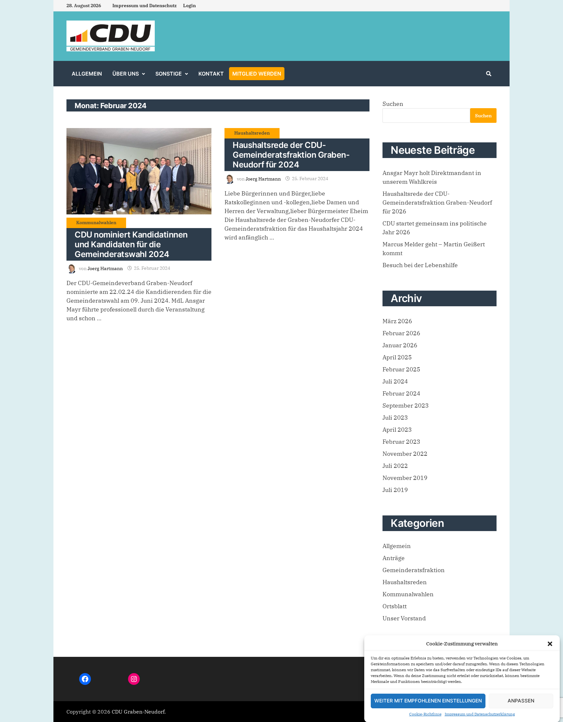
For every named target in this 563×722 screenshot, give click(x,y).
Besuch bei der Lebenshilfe (420, 265)
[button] (550, 644)
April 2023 (397, 429)
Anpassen (521, 701)
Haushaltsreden (252, 133)
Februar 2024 (401, 393)
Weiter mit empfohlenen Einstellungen (428, 701)
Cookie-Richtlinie (425, 714)
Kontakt (211, 73)
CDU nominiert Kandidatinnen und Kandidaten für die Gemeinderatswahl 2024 (131, 244)
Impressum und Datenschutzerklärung (480, 714)
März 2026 (397, 321)
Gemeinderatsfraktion (414, 570)
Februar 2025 (401, 369)
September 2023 (406, 405)
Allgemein (87, 73)
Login (189, 5)
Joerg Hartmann (105, 268)
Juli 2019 (395, 490)
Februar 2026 (401, 333)
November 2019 (405, 478)
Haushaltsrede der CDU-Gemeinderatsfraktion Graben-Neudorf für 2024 (291, 154)
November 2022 (405, 453)
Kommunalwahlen (96, 222)
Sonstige (168, 73)
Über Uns (125, 73)
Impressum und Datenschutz (144, 5)
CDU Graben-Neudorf (138, 711)
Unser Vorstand (404, 618)
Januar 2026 (400, 345)
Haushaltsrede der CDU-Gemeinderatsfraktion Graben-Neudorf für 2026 (437, 202)
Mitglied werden (256, 73)
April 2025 (397, 357)
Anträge (394, 558)
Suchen (393, 104)
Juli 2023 (395, 417)
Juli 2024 (395, 381)
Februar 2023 (401, 441)
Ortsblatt (395, 606)
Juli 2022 (395, 465)
